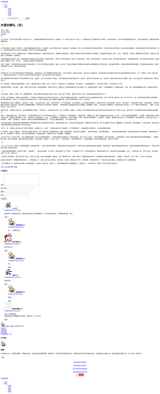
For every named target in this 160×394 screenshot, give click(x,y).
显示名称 (4, 188)
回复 (5, 217)
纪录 (7, 30)
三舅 (2, 167)
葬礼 (12, 167)
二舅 (5, 167)
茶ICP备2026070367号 (80, 372)
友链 (9, 11)
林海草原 (19, 225)
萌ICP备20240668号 (80, 362)
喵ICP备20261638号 (80, 365)
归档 (9, 9)
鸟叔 (13, 275)
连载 (15, 167)
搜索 (27, 18)
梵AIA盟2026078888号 (80, 368)
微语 (9, 13)
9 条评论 (3, 34)
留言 (2, 185)
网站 (2, 195)
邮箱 (3, 191)
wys (13, 208)
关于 (5, 5)
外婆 (8, 167)
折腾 (9, 15)
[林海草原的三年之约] (80, 376)
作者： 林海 (10, 326)
